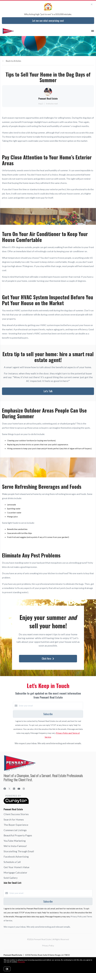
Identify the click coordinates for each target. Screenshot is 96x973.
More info (21, 962)
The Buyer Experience (16, 824)
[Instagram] (24, 788)
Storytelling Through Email (19, 851)
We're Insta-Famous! (15, 845)
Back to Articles (13, 60)
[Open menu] (92, 31)
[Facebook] (5, 788)
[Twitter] (9, 788)
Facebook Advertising (16, 856)
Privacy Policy (48, 945)
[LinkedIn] (14, 788)
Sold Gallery (11, 877)
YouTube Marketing (15, 840)
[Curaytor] (16, 803)
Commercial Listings (15, 830)
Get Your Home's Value (16, 867)
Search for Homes (14, 819)
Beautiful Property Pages (18, 835)
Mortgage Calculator (15, 872)
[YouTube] (19, 788)
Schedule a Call (12, 861)
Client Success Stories (16, 814)
